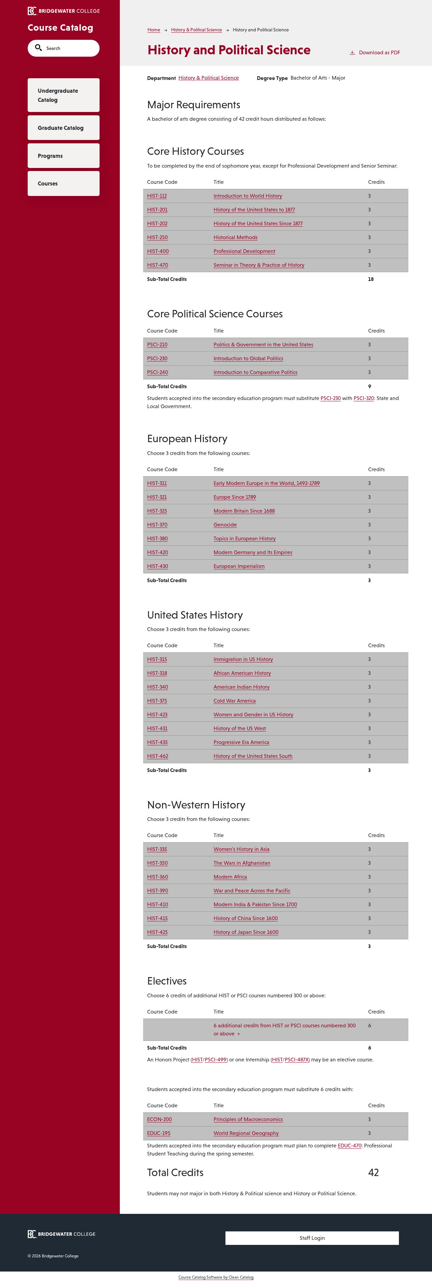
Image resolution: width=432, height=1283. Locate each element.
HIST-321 (157, 497)
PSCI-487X (296, 1059)
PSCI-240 (157, 372)
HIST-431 (157, 728)
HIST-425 (157, 932)
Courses (48, 183)
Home (153, 29)
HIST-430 (157, 566)
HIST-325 (157, 511)
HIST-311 (157, 483)
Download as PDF (379, 52)
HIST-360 (157, 877)
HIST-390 (157, 890)
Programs (50, 155)
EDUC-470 (349, 1145)
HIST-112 (157, 196)
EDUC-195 (158, 1133)
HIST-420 (157, 552)
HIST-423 (157, 714)
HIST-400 (158, 251)
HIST (197, 1059)
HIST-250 (157, 237)
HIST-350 (157, 863)
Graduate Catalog (61, 127)
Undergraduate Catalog (58, 95)
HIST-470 (157, 265)
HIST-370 (157, 525)
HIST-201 (157, 209)
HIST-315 (157, 659)
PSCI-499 (215, 1059)
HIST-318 (157, 673)
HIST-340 (157, 687)
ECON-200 (159, 1119)
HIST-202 (157, 223)
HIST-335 (157, 849)
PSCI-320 (364, 398)
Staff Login (312, 1238)
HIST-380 (157, 538)
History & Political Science (196, 29)
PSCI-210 (157, 344)
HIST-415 (157, 918)
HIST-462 (157, 756)
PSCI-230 (157, 358)
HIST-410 (157, 904)
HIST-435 (157, 742)
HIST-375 (157, 701)
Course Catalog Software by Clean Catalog (216, 1277)
